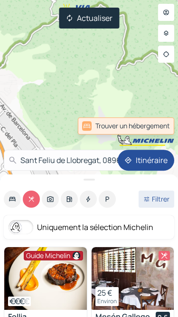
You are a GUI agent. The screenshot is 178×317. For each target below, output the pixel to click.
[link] (126, 125)
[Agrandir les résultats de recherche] (89, 179)
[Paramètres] (166, 33)
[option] (12, 199)
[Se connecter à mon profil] (166, 12)
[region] (45, 278)
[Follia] (45, 278)
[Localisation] (166, 54)
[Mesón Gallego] (133, 278)
